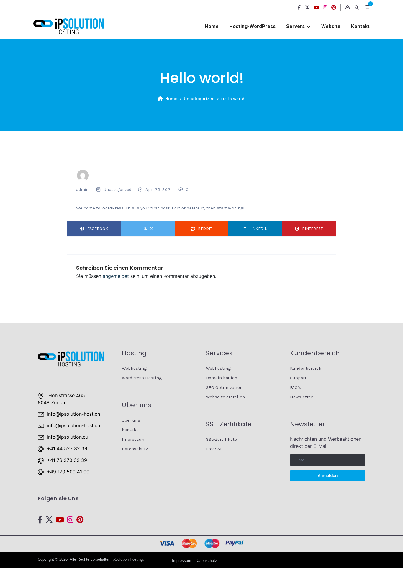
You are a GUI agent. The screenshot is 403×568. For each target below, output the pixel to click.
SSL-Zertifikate (221, 439)
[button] (367, 8)
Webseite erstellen (225, 396)
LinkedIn (258, 228)
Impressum (134, 439)
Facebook (97, 228)
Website (330, 26)
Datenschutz (135, 448)
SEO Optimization (224, 387)
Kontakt (360, 26)
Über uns (131, 420)
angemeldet (116, 276)
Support (298, 377)
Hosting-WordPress (252, 26)
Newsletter (301, 396)
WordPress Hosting (142, 377)
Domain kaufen (221, 377)
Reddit (205, 228)
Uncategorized (199, 98)
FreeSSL (214, 448)
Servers (295, 26)
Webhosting (134, 368)
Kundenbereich (305, 368)
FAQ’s (295, 387)
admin (82, 189)
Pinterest (312, 228)
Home (212, 26)
